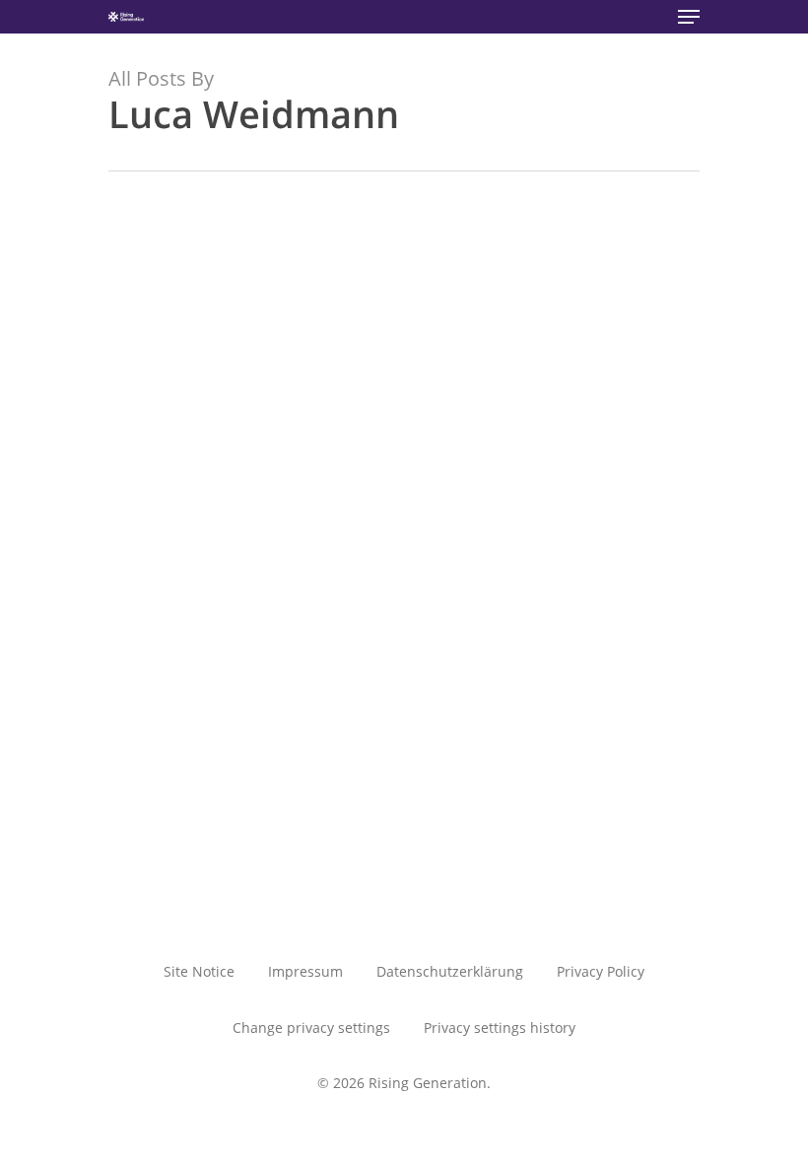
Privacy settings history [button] (499, 1027)
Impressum (305, 971)
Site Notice (199, 971)
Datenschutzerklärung (449, 971)
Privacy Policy (600, 971)
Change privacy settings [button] (311, 1027)
